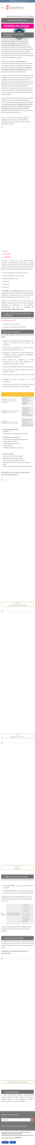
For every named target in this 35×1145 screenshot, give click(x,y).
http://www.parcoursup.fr (8, 320)
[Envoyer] (32, 1119)
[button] (20, 1)
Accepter (5, 1142)
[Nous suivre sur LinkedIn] (12, 1)
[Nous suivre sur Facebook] (9, 1)
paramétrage (18, 1137)
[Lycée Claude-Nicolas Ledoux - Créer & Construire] (17, 7)
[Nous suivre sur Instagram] (10, 1)
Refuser (12, 1142)
